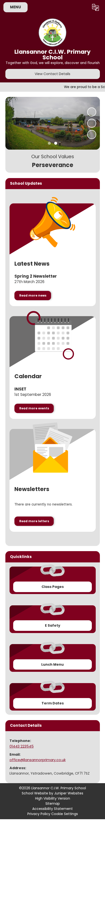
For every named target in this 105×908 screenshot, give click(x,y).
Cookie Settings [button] (64, 813)
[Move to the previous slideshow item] (91, 123)
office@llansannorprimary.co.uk (38, 759)
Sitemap (52, 803)
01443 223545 (22, 746)
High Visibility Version (52, 798)
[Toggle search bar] (83, 7)
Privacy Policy (38, 813)
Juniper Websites (68, 793)
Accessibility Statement (52, 808)
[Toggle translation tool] (95, 7)
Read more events (34, 408)
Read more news (32, 296)
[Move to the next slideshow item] (91, 134)
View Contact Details (52, 73)
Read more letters (34, 521)
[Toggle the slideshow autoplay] (91, 112)
